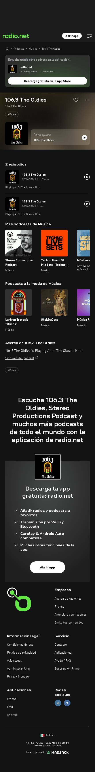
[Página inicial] (7, 48)
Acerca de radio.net (68, 598)
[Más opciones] (87, 100)
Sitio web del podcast (19, 358)
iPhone (11, 699)
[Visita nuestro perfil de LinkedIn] (58, 703)
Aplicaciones (63, 652)
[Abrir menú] (89, 36)
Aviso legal (14, 660)
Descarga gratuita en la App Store (47, 81)
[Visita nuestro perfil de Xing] (67, 703)
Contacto (61, 644)
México (50, 735)
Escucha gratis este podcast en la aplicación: (39, 59)
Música (12, 114)
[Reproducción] (84, 137)
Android (12, 714)
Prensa (59, 606)
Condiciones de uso (20, 644)
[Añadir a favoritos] (75, 99)
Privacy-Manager (18, 676)
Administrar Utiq (18, 668)
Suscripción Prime (67, 668)
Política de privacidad (21, 652)
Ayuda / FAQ (63, 660)
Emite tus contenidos (69, 622)
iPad (10, 706)
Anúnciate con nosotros (71, 614)
